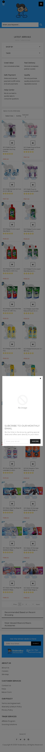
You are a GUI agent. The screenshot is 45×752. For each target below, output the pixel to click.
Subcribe (35, 441)
